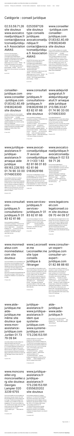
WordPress (67, 432)
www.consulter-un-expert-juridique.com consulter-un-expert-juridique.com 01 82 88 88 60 (59, 254)
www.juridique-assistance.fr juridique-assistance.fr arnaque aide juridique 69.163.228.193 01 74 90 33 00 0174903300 (14, 161)
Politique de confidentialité (15, 5)
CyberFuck (6, 5)
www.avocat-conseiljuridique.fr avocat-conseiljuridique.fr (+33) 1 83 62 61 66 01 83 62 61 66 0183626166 (37, 159)
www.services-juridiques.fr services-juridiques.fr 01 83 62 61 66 (36, 208)
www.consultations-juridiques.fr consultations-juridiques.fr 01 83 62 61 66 (14, 210)
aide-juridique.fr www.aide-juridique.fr (56, 309)
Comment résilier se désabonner (29, 5)
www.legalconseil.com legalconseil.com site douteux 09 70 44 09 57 (59, 208)
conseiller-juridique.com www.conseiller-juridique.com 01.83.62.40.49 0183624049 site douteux (14, 100)
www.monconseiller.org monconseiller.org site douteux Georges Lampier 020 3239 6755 (14, 381)
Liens (54, 5)
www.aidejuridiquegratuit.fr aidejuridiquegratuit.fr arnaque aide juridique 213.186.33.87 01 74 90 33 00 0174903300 (59, 102)
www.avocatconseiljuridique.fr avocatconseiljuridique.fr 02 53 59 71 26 (59, 154)
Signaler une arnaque (41, 5)
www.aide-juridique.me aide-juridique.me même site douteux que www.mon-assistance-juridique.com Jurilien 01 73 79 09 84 (13, 321)
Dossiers (48, 5)
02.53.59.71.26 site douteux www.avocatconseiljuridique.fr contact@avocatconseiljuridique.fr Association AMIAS (14, 38)
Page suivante (66, 421)
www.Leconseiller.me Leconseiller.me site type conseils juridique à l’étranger (37, 254)
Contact (57, 5)
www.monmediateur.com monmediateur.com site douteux (14, 251)
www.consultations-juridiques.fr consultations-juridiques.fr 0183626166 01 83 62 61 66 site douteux (37, 102)
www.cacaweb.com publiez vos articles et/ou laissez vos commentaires (20, 3)
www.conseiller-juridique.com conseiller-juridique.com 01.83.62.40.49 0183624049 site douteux (59, 36)
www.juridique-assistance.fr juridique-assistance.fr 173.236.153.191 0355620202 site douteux (37, 381)
